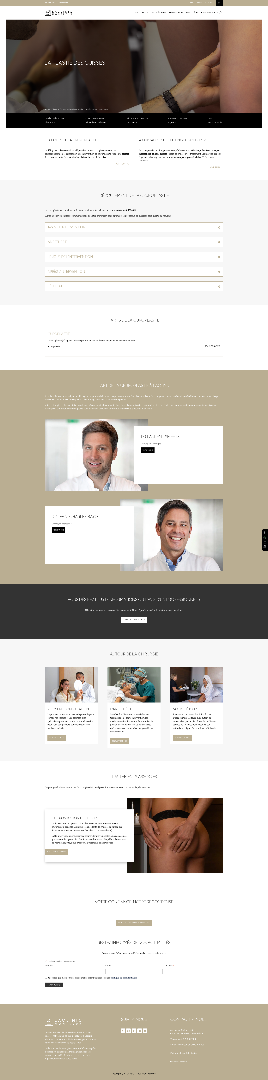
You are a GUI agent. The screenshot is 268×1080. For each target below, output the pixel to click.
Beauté (190, 13)
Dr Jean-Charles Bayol (76, 517)
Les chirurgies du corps (79, 109)
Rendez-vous (209, 13)
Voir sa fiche (148, 450)
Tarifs (190, 2)
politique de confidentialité (124, 977)
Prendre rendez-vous (134, 620)
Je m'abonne (53, 985)
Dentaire (174, 13)
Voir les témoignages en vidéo (134, 923)
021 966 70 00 (50, 2)
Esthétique (159, 13)
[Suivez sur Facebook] (123, 1030)
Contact (209, 2)
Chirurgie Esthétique (60, 109)
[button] (219, 3)
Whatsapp (63, 2)
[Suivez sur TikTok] (134, 1030)
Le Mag (199, 2)
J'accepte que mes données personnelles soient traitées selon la (92, 977)
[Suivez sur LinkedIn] (139, 1030)
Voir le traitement (56, 852)
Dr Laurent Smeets (160, 437)
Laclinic (140, 13)
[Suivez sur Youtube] (145, 1030)
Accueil (47, 109)
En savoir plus (56, 738)
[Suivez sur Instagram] (128, 1030)
